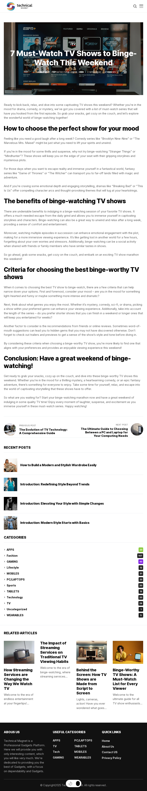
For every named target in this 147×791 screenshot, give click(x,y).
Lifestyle (74, 567)
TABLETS (74, 591)
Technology (74, 597)
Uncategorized (74, 609)
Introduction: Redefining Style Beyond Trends (54, 484)
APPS (74, 549)
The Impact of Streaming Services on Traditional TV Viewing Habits (54, 652)
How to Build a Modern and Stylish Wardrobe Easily (58, 465)
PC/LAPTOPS (74, 579)
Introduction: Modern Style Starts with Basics (54, 523)
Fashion (74, 555)
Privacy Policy (111, 757)
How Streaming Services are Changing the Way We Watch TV (18, 679)
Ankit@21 (44, 72)
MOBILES (74, 573)
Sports (74, 585)
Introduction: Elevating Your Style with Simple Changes (62, 503)
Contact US (110, 752)
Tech (56, 751)
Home (106, 740)
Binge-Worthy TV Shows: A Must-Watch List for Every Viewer (126, 679)
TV (74, 603)
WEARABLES (74, 615)
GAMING (74, 561)
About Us (108, 746)
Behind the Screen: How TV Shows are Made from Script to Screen (91, 681)
